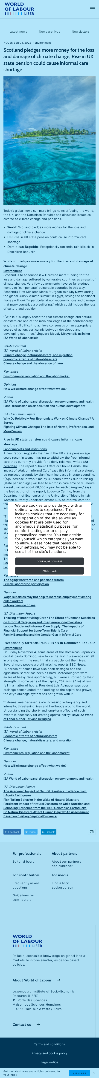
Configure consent (49, 561)
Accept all (50, 570)
